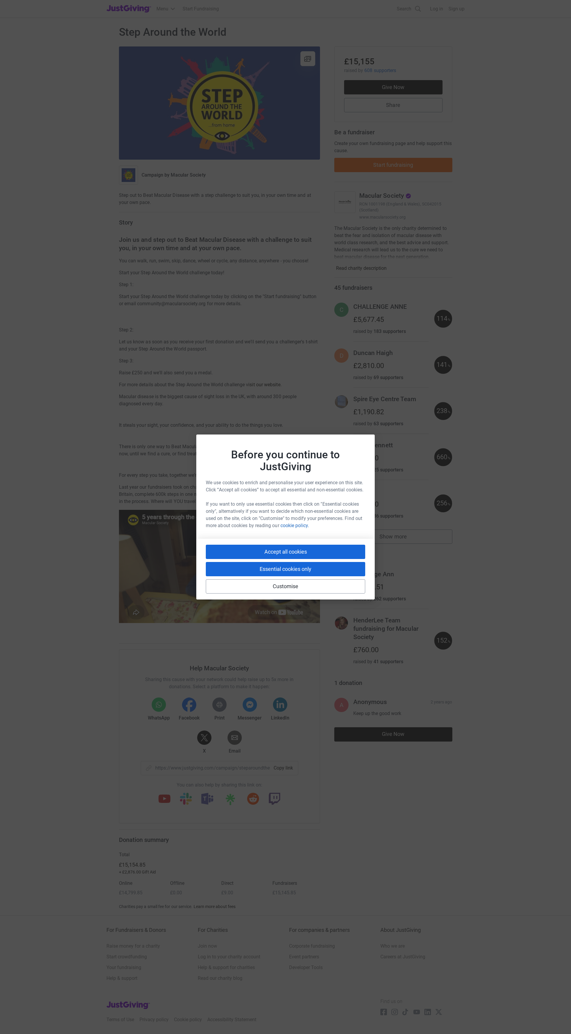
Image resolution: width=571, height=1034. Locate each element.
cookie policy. (294, 525)
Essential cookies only (285, 569)
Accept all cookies (285, 552)
